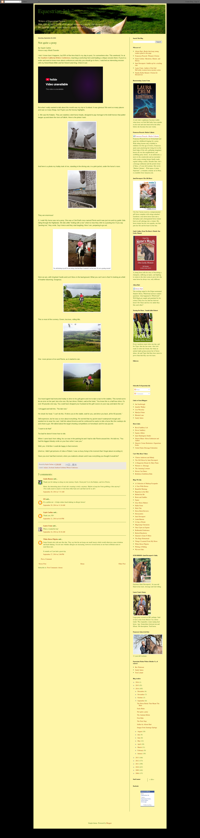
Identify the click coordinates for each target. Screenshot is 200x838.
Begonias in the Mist (141, 492)
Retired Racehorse (141, 533)
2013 (137, 757)
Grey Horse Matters (141, 503)
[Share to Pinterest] (75, 464)
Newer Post (42, 564)
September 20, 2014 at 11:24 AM (54, 505)
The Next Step (142, 721)
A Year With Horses (141, 486)
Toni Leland (139, 672)
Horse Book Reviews (142, 511)
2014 (137, 688)
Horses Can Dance (141, 471)
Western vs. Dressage (142, 466)
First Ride (140, 718)
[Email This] (67, 464)
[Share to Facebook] (73, 464)
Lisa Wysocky (139, 409)
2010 (137, 767)
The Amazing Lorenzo (142, 468)
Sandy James (139, 418)
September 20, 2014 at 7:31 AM (53, 492)
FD (44, 499)
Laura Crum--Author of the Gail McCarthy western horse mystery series (148, 69)
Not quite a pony (142, 712)
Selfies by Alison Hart (144, 724)
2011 (137, 764)
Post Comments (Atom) (55, 567)
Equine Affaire (140, 433)
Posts (138, 389)
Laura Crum (47, 526)
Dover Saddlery (140, 430)
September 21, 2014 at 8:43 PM (53, 518)
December (141, 691)
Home (82, 564)
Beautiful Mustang (141, 489)
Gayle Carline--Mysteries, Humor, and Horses (147, 60)
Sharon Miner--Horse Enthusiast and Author (147, 439)
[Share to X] (71, 464)
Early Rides (141, 708)
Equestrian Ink (54, 11)
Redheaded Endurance (142, 530)
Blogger (108, 823)
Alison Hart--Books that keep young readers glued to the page (147, 52)
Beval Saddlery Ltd (141, 427)
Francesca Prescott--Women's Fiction (147, 56)
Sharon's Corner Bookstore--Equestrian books (148, 444)
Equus (137, 500)
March (140, 747)
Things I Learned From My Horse (146, 541)
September (141, 701)
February (141, 750)
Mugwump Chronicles (142, 525)
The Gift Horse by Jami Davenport (146, 460)
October (140, 697)
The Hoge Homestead (142, 538)
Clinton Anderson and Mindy (144, 457)
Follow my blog (147, 805)
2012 (137, 761)
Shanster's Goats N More (143, 536)
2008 (137, 773)
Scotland (51, 468)
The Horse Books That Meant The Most (148, 704)
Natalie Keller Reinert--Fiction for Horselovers (146, 74)
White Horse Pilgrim (50, 539)
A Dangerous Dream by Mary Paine (147, 463)
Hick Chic (138, 508)
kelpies (46, 468)
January (140, 753)
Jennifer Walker (140, 407)
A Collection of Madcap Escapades (146, 483)
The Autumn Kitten (143, 715)
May (139, 741)
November (141, 694)
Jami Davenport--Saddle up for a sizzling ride (148, 64)
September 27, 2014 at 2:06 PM (53, 554)
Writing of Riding (141, 547)
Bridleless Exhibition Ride (143, 474)
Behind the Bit (140, 494)
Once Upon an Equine (142, 527)
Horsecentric (139, 514)
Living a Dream (140, 522)
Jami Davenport (140, 516)
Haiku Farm (139, 505)
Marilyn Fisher (140, 412)
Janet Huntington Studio (143, 436)
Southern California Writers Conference (55, 58)
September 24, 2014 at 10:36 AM (54, 532)
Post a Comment (46, 559)
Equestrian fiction (146, 799)
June (139, 738)
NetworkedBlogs (145, 791)
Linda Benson (48, 479)
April (139, 744)
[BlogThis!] (69, 464)
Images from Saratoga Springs (147, 727)
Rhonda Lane (139, 415)
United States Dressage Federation (146, 448)
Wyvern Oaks (139, 549)
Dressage (144, 802)
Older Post (122, 564)
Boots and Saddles (141, 497)
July (139, 735)
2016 (137, 682)
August (140, 731)
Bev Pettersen (139, 667)
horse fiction (144, 800)
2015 (137, 685)
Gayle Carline (48, 512)
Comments (139, 394)
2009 (137, 770)
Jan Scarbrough (140, 404)
